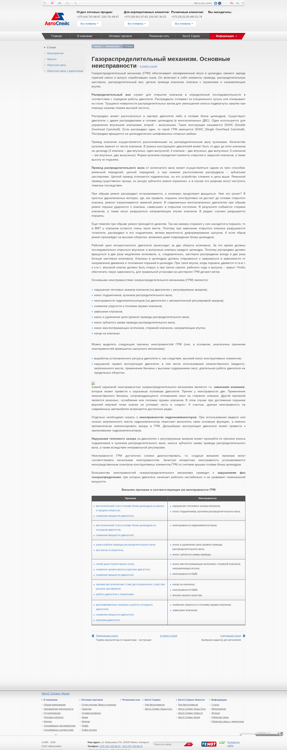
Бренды (48, 721)
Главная (97, 46)
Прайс (85, 725)
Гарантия (86, 709)
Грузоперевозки (52, 713)
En (237, 3)
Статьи (215, 704)
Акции (85, 717)
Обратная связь (220, 717)
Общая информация (55, 704)
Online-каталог (89, 730)
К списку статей (148, 66)
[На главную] (57, 19)
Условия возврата (91, 713)
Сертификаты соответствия (59, 730)
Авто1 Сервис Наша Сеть (158, 709)
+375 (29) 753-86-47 (132, 746)
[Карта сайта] (67, 3)
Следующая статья (230, 635)
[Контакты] (59, 3)
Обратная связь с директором (228, 721)
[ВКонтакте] (215, 3)
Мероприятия (219, 709)
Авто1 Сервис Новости (190, 713)
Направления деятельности (58, 709)
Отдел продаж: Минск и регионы (99, 704)
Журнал (216, 713)
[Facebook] (219, 3)
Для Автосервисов (155, 704)
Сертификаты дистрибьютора (59, 725)
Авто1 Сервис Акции (56, 693)
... (56, 734)
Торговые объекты (53, 717)
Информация (112, 46)
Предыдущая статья (107, 635)
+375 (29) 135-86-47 (109, 746)
